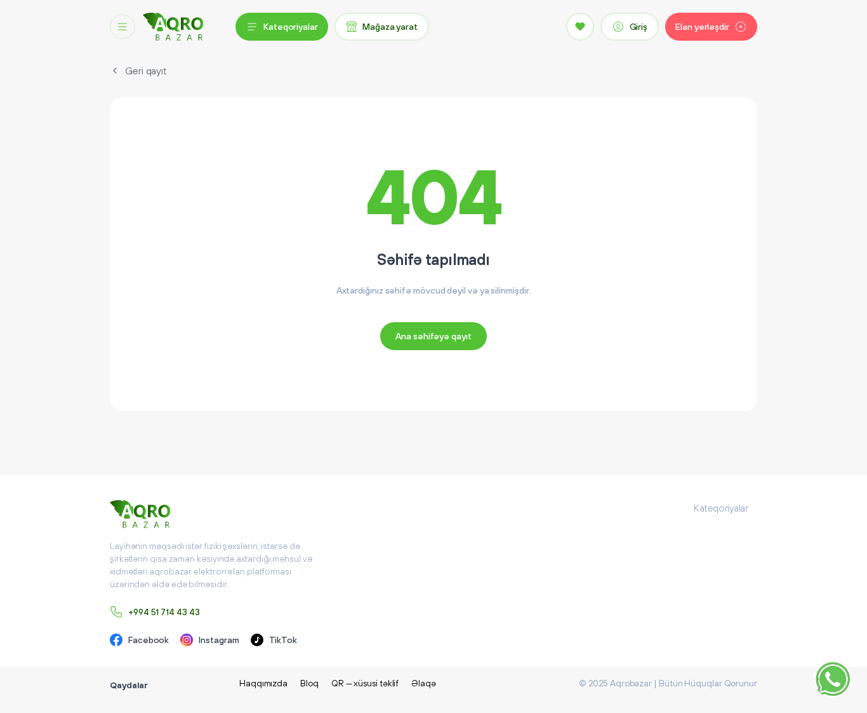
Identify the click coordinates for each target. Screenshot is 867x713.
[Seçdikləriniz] (580, 26)
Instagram (219, 640)
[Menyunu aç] (122, 26)
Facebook (148, 640)
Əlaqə (423, 683)
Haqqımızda (263, 683)
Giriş (639, 27)
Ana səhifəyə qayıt (433, 336)
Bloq (309, 683)
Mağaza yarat (390, 27)
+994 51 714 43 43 (164, 612)
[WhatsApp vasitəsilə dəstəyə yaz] (833, 679)
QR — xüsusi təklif (365, 683)
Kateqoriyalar (290, 27)
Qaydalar (129, 685)
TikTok (283, 640)
